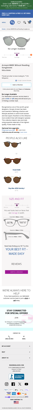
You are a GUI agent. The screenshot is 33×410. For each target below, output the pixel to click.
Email (24, 339)
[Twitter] (20, 386)
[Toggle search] (24, 22)
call (13, 99)
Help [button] (3, 352)
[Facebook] (13, 386)
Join (16, 318)
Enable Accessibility (16, 1)
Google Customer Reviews (24, 80)
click (26, 298)
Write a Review (6, 70)
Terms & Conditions (14, 323)
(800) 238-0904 (9, 339)
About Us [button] (5, 358)
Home (4, 29)
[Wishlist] (19, 22)
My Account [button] (6, 346)
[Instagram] (6, 386)
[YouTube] (26, 386)
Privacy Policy (22, 322)
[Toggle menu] (4, 22)
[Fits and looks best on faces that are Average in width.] (16, 58)
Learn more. (23, 132)
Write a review (16, 272)
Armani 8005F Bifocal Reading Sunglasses (18, 29)
